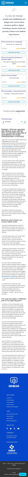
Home (14, 472)
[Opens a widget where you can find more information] (23, 474)
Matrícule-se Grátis (14, 52)
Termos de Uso (10, 404)
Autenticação (10, 416)
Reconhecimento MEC (12, 414)
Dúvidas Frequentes (12, 420)
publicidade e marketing (9, 276)
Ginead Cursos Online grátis (7, 3)
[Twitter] (11, 428)
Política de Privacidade (12, 406)
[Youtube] (18, 428)
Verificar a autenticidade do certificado (14, 474)
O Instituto (9, 398)
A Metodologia (10, 400)
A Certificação (10, 402)
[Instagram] (14, 428)
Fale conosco (10, 418)
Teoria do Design (7, 146)
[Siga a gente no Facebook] (7, 428)
